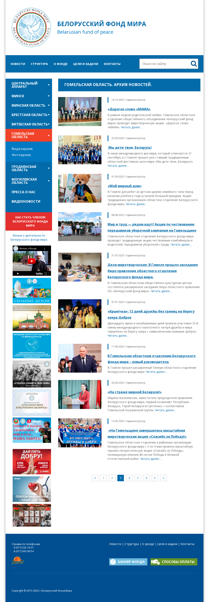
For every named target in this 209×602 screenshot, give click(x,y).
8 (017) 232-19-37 (24, 547)
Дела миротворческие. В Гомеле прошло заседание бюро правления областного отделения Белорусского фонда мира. (153, 270)
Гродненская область (24, 168)
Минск (18, 96)
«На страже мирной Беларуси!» (135, 392)
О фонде (61, 64)
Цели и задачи (85, 64)
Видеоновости (26, 201)
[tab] (29, 85)
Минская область (28, 105)
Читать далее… (131, 127)
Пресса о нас (24, 192)
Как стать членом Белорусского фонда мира (30, 221)
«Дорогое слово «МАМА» (129, 109)
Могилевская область (24, 181)
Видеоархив (22, 148)
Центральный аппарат (25, 85)
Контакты (112, 64)
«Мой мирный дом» (125, 186)
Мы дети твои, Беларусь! (130, 147)
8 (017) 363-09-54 (24, 551)
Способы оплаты (178, 562)
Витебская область (30, 124)
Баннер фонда (131, 562)
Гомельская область (23, 135)
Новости (18, 64)
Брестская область (29, 115)
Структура (39, 64)
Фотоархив (21, 155)
